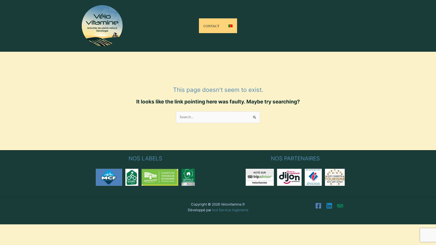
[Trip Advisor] (340, 206)
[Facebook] (318, 206)
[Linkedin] (329, 206)
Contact (211, 25)
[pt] (230, 25)
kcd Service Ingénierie (230, 210)
